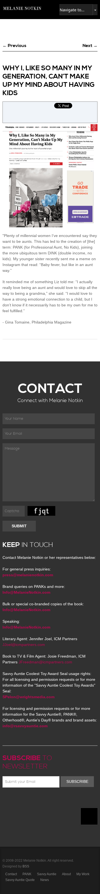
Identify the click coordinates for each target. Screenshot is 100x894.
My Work (82, 874)
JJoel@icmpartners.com (23, 644)
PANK (26, 874)
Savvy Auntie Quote (20, 880)
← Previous (14, 45)
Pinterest (30, 800)
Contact (11, 874)
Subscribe (77, 781)
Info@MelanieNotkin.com (26, 592)
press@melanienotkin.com (27, 575)
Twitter (22, 800)
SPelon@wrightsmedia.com (28, 697)
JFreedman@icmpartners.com (45, 662)
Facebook (14, 800)
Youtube (38, 800)
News (44, 880)
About (66, 874)
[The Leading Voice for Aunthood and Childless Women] (21, 8)
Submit (19, 526)
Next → (90, 45)
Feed (62, 800)
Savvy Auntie (46, 874)
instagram (54, 800)
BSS (25, 866)
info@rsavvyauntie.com (25, 726)
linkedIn (46, 800)
